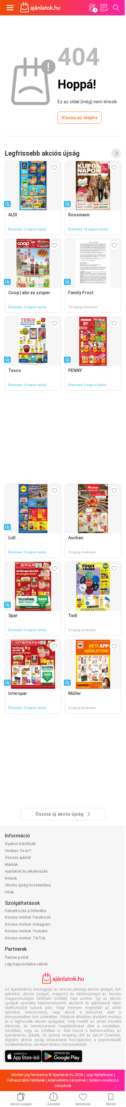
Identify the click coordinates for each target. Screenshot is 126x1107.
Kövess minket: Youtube (26, 931)
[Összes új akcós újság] (116, 153)
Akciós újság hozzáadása (28, 885)
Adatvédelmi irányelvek (67, 1080)
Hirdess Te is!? (18, 850)
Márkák (11, 864)
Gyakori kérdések (20, 843)
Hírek (9, 892)
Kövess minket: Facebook (28, 917)
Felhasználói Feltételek (26, 1080)
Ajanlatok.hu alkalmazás (26, 871)
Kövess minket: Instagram (27, 924)
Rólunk (11, 878)
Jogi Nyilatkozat (99, 1075)
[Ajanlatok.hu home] (40, 7)
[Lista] (104, 8)
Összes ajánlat (18, 857)
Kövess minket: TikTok (25, 938)
